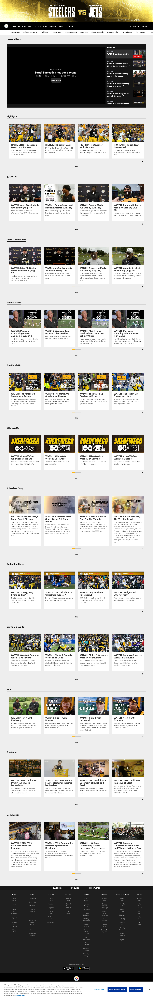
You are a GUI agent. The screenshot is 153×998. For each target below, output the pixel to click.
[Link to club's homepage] (6, 26)
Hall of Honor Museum (139, 905)
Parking (122, 918)
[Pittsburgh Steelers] (76, 979)
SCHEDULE (68, 895)
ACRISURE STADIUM (122, 895)
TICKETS (86, 895)
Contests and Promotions (104, 913)
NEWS (14, 895)
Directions (122, 915)
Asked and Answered (14, 911)
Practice (50, 904)
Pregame (51, 907)
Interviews (32, 905)
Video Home (32, 898)
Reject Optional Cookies (117, 989)
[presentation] (143, 161)
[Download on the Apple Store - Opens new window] (68, 969)
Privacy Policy (20, 996)
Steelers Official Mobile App (104, 905)
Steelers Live (32, 902)
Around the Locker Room (32, 922)
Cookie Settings (98, 989)
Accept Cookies (135, 989)
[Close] (149, 989)
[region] (76, 990)
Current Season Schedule (68, 905)
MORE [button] (76, 167)
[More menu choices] (77, 26)
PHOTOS (51, 895)
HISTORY (139, 895)
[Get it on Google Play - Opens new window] (84, 969)
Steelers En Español (14, 924)
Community (51, 922)
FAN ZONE (104, 895)
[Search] (130, 26)
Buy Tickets (86, 909)
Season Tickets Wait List (86, 931)
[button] (56, 80)
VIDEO (32, 895)
